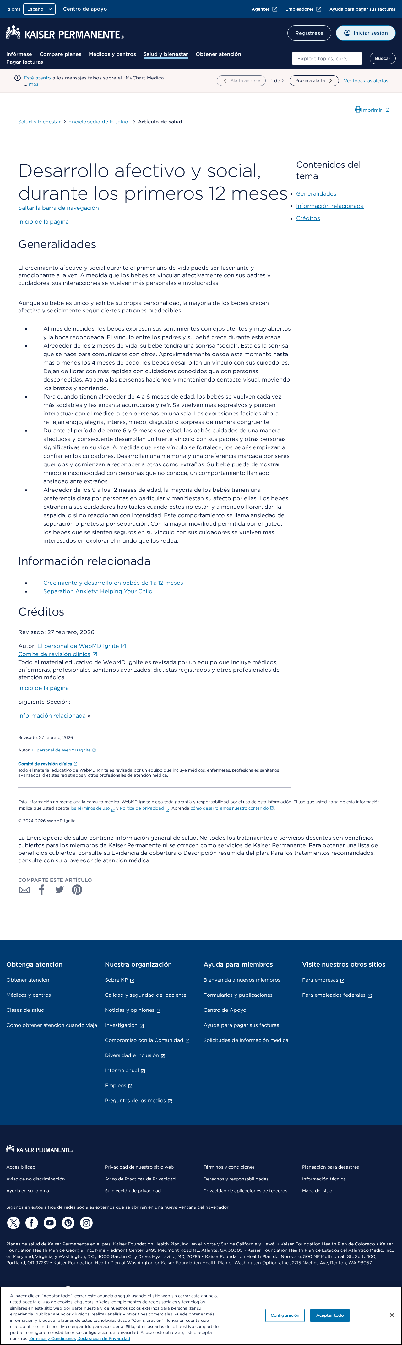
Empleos (115, 1085)
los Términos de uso (90, 808)
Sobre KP (116, 980)
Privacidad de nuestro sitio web (139, 1166)
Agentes (261, 9)
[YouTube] (49, 1223)
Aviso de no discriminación (35, 1178)
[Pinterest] (67, 1223)
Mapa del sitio (317, 1190)
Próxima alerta (310, 80)
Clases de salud (25, 1010)
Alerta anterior (245, 80)
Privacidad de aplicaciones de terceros (245, 1190)
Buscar (382, 58)
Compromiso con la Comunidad (144, 1040)
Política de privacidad (142, 808)
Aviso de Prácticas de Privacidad (140, 1178)
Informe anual (122, 1070)
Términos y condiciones (229, 1166)
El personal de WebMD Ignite (61, 750)
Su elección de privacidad (133, 1190)
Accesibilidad (20, 1166)
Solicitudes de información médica (246, 1040)
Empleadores (299, 9)
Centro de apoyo (85, 9)
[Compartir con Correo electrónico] (24, 889)
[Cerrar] (392, 1315)
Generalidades (316, 193)
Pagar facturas (24, 62)
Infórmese (19, 54)
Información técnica (324, 1178)
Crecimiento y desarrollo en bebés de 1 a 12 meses (113, 582)
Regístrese (309, 33)
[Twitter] (12, 1223)
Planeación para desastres (330, 1166)
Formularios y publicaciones (238, 995)
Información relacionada (52, 715)
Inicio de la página (43, 688)
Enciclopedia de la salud (99, 122)
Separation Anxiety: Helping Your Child (98, 591)
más (33, 84)
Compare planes (60, 54)
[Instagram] (85, 1223)
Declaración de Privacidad (103, 1338)
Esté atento (37, 78)
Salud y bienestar (166, 54)
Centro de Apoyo (225, 1010)
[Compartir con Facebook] (42, 889)
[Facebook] (30, 1223)
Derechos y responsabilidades (236, 1178)
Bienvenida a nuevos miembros (242, 980)
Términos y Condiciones (52, 1338)
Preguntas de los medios (135, 1101)
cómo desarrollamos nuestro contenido (230, 808)
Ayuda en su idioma (27, 1190)
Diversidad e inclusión (132, 1055)
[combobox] (327, 58)
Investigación (121, 1025)
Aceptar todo (330, 1315)
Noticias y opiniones (130, 1010)
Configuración (285, 1315)
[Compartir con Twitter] (59, 889)
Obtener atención (218, 54)
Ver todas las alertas (366, 80)
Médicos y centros (112, 54)
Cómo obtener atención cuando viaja (51, 1025)
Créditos (308, 218)
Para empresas (320, 980)
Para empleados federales (334, 995)
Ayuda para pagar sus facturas (362, 9)
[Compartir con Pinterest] (77, 889)
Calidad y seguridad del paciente (145, 995)
